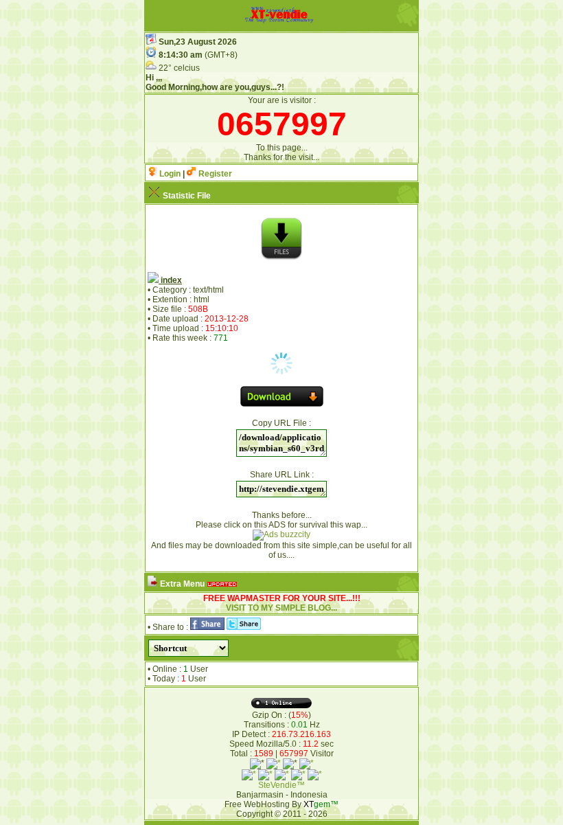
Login (169, 174)
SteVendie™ (281, 785)
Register (214, 174)
